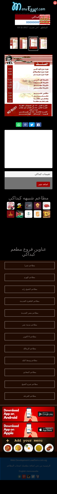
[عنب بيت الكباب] (28, 214)
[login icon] (55, 3)
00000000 (33, 22)
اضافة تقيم (43, 184)
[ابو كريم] (46, 206)
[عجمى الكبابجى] (37, 206)
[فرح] (46, 214)
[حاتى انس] (28, 206)
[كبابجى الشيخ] (19, 206)
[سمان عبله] (10, 214)
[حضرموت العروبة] (19, 214)
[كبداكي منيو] (43, 43)
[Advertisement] (28, 232)
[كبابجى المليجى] (10, 206)
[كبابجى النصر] (37, 214)
